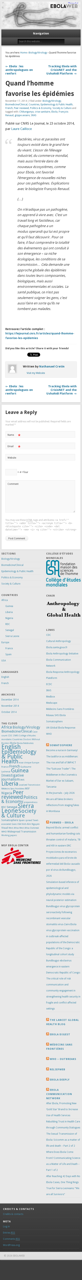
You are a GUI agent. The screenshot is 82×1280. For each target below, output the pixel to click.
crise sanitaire (42, 111)
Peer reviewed (21, 108)
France (9, 648)
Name (14, 436)
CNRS (15, 735)
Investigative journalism (12, 777)
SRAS (33, 115)
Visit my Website (36, 372)
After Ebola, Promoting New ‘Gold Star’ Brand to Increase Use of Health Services (62, 1109)
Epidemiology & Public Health (57, 104)
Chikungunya (26, 111)
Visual (4, 827)
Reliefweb (57, 1069)
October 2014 (9, 712)
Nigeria (9, 618)
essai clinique (25, 763)
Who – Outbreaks (63, 1059)
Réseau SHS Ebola (56, 715)
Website (12, 457)
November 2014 (10, 705)
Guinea (9, 606)
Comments (11, 1239)
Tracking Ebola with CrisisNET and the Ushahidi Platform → (61, 69)
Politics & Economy (40, 108)
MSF (27, 788)
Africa (4, 600)
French (9, 108)
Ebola (54, 111)
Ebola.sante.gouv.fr (56, 647)
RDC (7, 624)
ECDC (49, 684)
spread (28, 820)
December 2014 (10, 699)
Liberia (9, 612)
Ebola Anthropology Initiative (62, 653)
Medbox (50, 696)
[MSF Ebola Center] (21, 863)
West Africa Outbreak (29, 828)
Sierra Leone (12, 636)
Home (23, 52)
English (5, 677)
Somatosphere (9, 820)
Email (14, 447)
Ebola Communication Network (59, 1094)
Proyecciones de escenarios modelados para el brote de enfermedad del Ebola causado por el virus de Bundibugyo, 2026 (63, 863)
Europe (5, 642)
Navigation (41, 33)
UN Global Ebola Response (60, 727)
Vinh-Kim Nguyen (30, 824)
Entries (9, 1232)
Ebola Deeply (60, 1079)
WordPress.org (11, 1245)
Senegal (9, 630)
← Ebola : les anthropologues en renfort (19, 69)
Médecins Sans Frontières (12, 789)
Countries (34, 104)
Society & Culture (62, 108)
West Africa (14, 828)
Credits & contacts (13, 1214)
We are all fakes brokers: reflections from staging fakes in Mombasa (62, 805)
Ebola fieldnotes (25, 743)
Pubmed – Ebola (62, 822)
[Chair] (63, 620)
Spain (8, 654)
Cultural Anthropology (58, 641)
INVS (22, 780)
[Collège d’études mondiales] (63, 585)
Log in (6, 1226)
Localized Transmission (29, 785)
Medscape (51, 702)
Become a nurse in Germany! (62, 750)
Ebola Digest (60, 1034)
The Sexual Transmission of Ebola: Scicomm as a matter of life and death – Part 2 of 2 (63, 1139)
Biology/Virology (38, 52)
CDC (10, 735)
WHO (4, 831)
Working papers (9, 835)
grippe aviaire (22, 115)
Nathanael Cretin (51, 366)
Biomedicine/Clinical (16, 104)
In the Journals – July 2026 (60, 793)
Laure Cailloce (21, 129)
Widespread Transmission (21, 831)
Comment (13, 484)
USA (3, 660)
